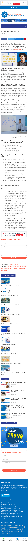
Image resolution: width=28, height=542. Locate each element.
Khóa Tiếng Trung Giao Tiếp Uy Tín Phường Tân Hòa (18, 414)
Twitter (11, 503)
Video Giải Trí (19, 531)
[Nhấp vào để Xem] (14, 20)
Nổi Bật (14, 527)
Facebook (5, 503)
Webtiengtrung (18, 49)
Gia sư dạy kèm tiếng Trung (13, 266)
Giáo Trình (4, 525)
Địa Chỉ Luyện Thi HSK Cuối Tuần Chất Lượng (17, 391)
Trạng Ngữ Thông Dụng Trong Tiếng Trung (11, 304)
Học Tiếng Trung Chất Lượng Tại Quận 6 (10, 314)
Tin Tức (16, 264)
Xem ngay (16, 3)
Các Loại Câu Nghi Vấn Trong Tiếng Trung (11, 363)
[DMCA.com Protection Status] (5, 495)
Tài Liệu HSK (17, 529)
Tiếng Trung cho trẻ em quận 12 (8, 344)
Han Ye (17, 35)
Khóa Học (11, 264)
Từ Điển (11, 531)
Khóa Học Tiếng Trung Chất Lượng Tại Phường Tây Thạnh (18, 406)
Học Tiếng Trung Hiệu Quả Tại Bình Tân (10, 285)
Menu (5, 26)
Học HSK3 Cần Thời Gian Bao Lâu (9, 353)
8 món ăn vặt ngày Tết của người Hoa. (10, 323)
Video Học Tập (5, 533)
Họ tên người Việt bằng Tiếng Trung (9, 295)
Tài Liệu (9, 529)
